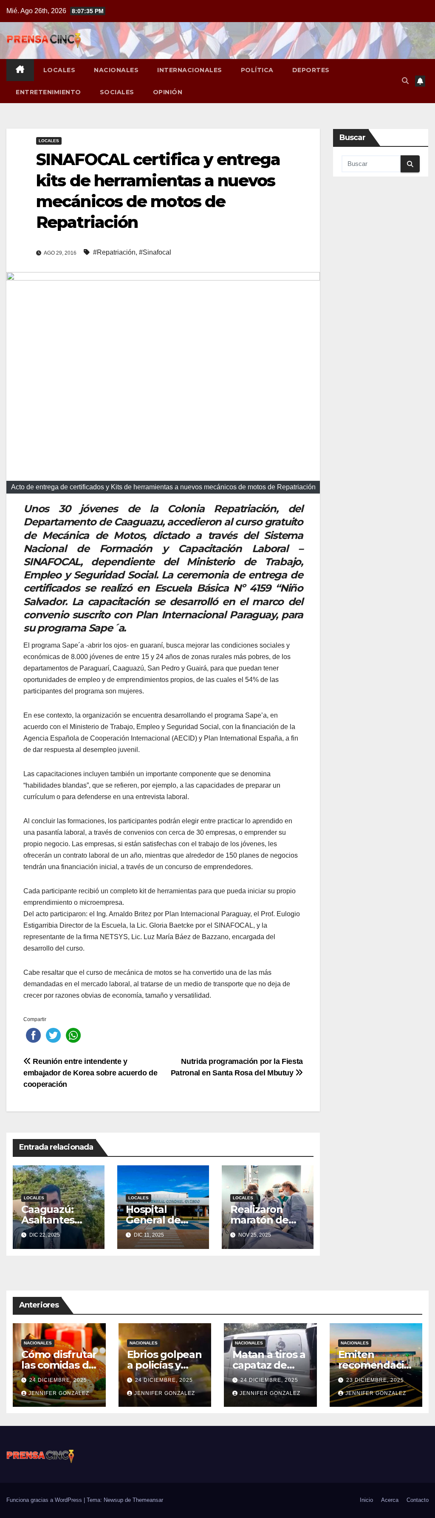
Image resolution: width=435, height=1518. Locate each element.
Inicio (366, 1500)
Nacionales (116, 70)
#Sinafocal (155, 252)
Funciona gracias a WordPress (45, 1500)
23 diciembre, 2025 (375, 1380)
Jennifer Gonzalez (58, 1393)
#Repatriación (114, 252)
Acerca (389, 1500)
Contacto (418, 1500)
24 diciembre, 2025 (58, 1380)
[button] (405, 80)
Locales (59, 70)
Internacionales (189, 70)
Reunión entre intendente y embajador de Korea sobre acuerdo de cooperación (90, 1073)
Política (257, 70)
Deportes (311, 70)
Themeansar (148, 1500)
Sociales (117, 92)
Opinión (168, 92)
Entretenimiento (48, 92)
